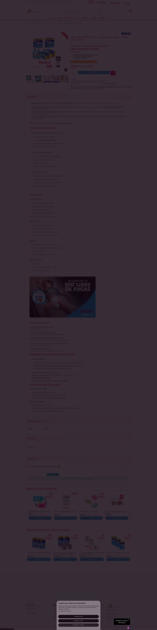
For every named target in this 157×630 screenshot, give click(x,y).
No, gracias (78, 327)
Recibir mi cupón (88, 320)
